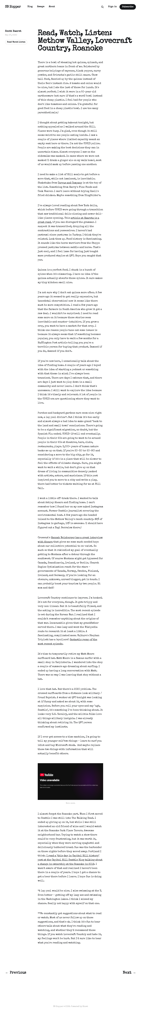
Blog (30, 7)
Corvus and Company (70, 183)
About (52, 7)
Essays (40, 7)
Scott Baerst (13, 31)
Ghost (85, 1006)
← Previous (15, 973)
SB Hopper (13, 7)
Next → (129, 973)
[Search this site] (102, 7)
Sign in (112, 7)
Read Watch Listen (16, 42)
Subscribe (127, 7)
